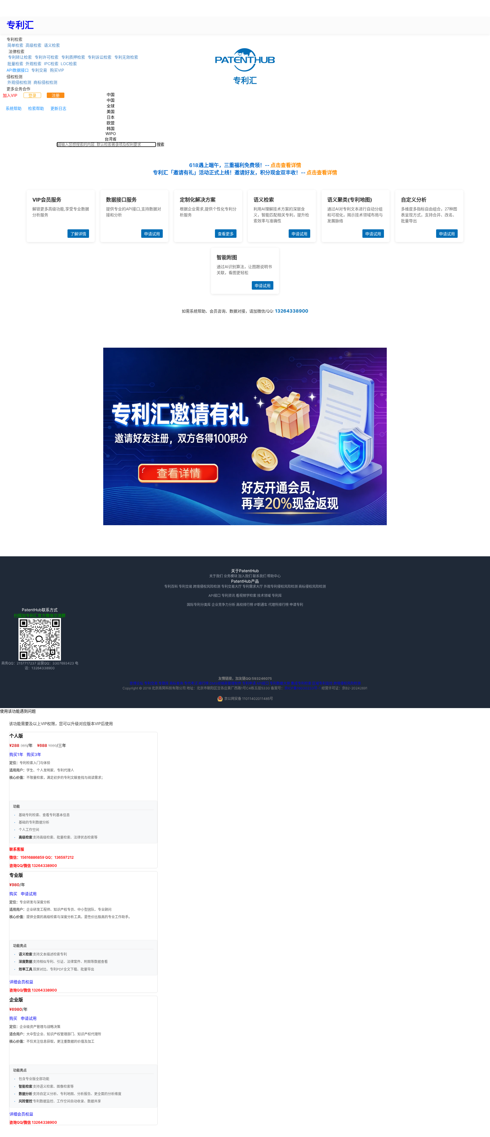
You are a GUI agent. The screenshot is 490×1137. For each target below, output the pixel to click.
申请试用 (152, 233)
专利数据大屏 (280, 683)
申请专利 (296, 604)
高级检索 (33, 44)
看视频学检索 (246, 595)
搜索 (160, 144)
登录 (32, 95)
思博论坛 (136, 683)
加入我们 (245, 576)
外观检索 (33, 63)
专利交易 (39, 70)
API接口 (214, 595)
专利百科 (171, 586)
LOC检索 (69, 63)
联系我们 (259, 576)
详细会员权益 (21, 981)
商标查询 (176, 683)
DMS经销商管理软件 (225, 683)
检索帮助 (36, 108)
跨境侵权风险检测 (206, 586)
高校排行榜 (244, 604)
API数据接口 (18, 70)
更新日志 (58, 108)
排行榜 (203, 683)
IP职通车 (260, 604)
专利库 (277, 595)
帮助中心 (274, 576)
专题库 (164, 683)
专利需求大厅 (252, 586)
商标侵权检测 (45, 82)
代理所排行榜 (278, 604)
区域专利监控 (322, 683)
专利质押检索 (73, 57)
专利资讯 (228, 595)
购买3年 (34, 754)
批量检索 (15, 63)
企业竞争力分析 (223, 604)
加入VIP (10, 95)
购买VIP (57, 70)
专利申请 (249, 683)
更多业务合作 (18, 88)
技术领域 (264, 595)
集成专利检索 (301, 683)
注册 (56, 95)
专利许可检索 (46, 57)
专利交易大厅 (231, 586)
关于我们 (216, 576)
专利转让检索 (20, 57)
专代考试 (191, 683)
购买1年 (16, 754)
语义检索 (52, 44)
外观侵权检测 (19, 82)
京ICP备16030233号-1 (302, 688)
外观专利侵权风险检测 (281, 586)
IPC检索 (51, 63)
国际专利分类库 (199, 604)
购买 (13, 893)
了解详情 (78, 233)
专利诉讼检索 (99, 57)
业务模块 (230, 576)
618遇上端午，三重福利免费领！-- (245, 165)
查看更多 (226, 233)
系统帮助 (14, 108)
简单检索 (15, 44)
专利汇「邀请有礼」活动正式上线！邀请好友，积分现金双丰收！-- (245, 173)
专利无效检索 (126, 57)
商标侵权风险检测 (312, 586)
